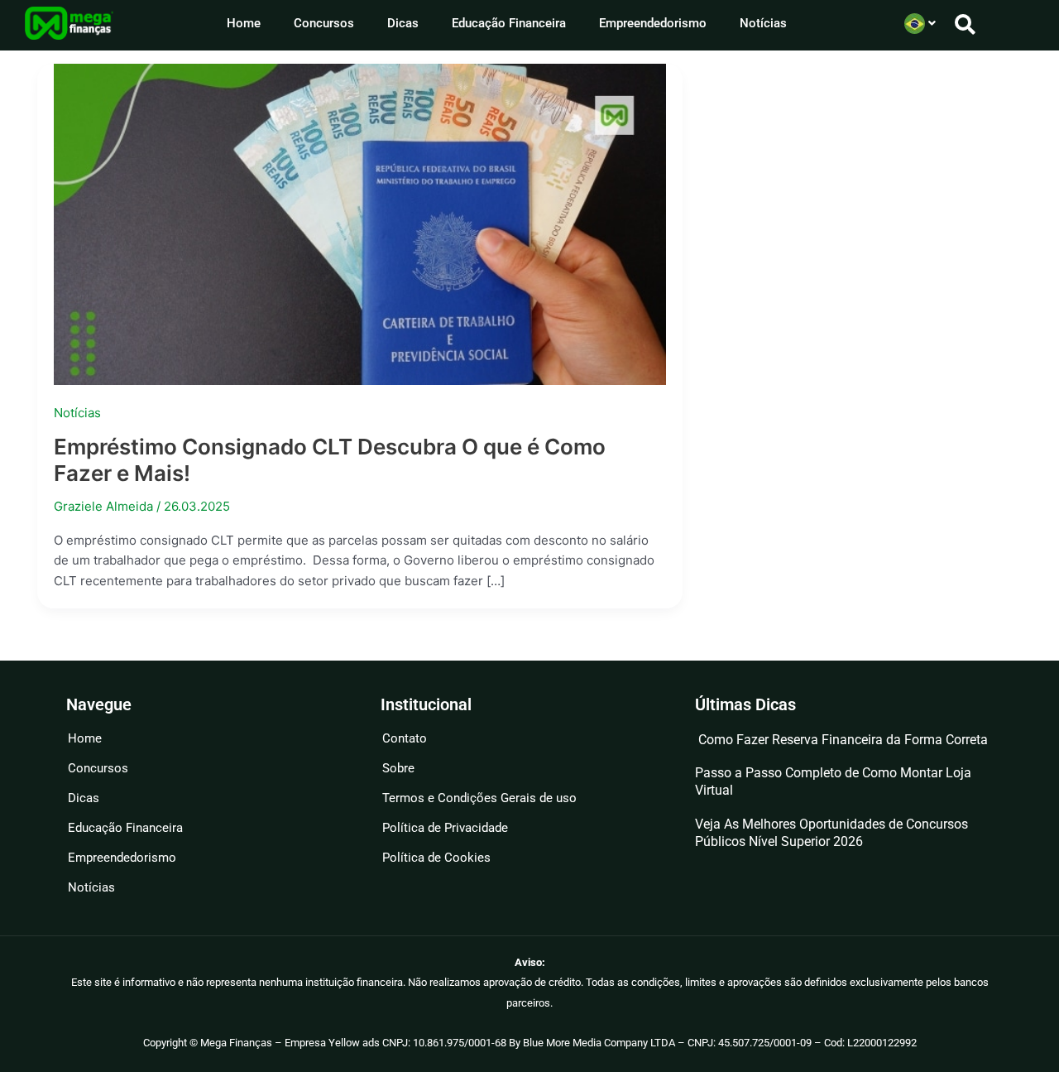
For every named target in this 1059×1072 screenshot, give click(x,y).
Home (244, 23)
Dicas (403, 23)
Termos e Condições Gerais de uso (479, 798)
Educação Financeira (509, 23)
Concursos (324, 23)
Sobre (398, 768)
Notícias (763, 23)
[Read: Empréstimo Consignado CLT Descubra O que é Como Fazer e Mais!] (360, 223)
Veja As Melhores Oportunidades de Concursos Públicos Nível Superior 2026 (831, 832)
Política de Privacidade (445, 827)
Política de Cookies (436, 857)
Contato (404, 738)
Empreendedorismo (653, 23)
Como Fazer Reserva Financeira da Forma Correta (841, 740)
